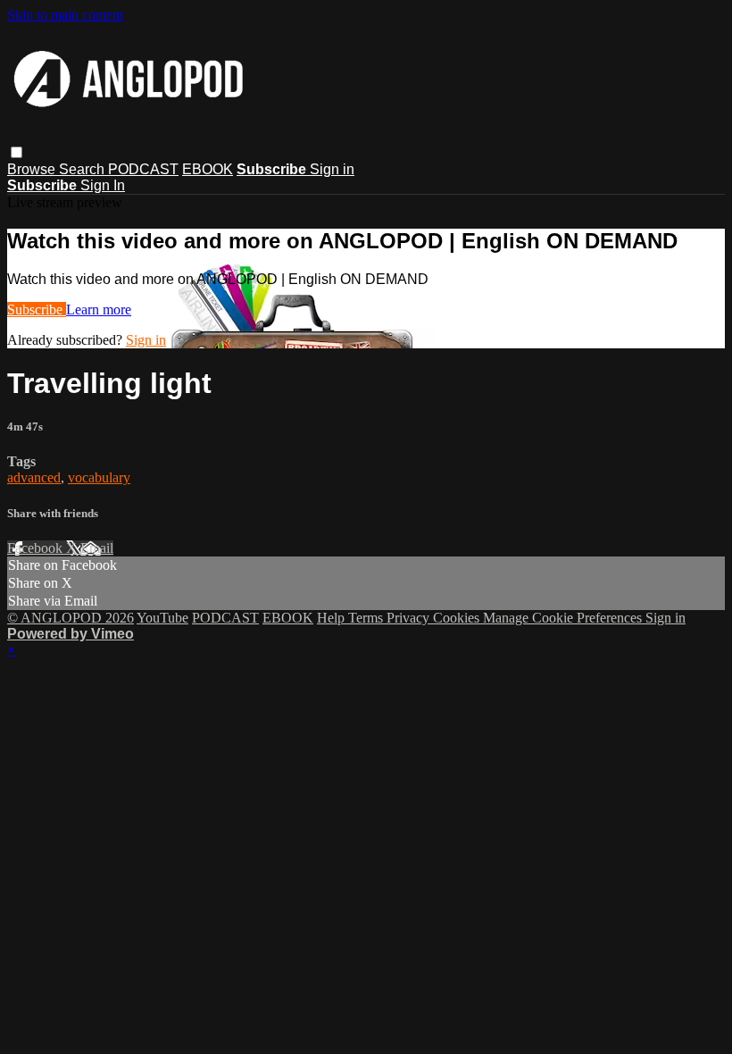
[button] (16, 152)
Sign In (102, 185)
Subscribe (36, 309)
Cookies (458, 617)
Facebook (36, 548)
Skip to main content (65, 14)
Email (96, 548)
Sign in (332, 169)
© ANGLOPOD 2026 (70, 617)
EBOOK (207, 169)
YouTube (162, 617)
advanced (34, 477)
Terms (367, 617)
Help (332, 617)
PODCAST (143, 169)
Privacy (410, 617)
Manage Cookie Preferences (564, 617)
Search (83, 169)
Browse (33, 169)
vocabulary (99, 477)
